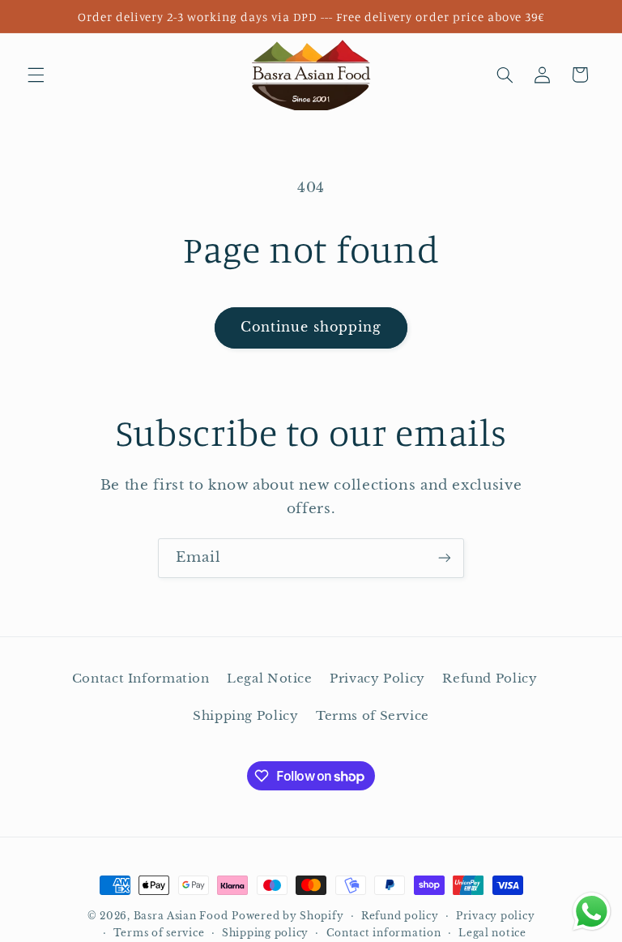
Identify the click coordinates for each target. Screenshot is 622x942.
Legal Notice (270, 678)
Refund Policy (489, 678)
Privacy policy (495, 916)
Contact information (383, 933)
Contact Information (141, 678)
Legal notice (492, 933)
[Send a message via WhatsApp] (591, 911)
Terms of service (159, 933)
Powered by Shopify (287, 916)
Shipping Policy (245, 716)
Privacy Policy (377, 678)
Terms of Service (372, 716)
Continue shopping (311, 327)
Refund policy (400, 916)
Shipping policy (265, 933)
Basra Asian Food (181, 916)
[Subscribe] (444, 558)
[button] (35, 74)
